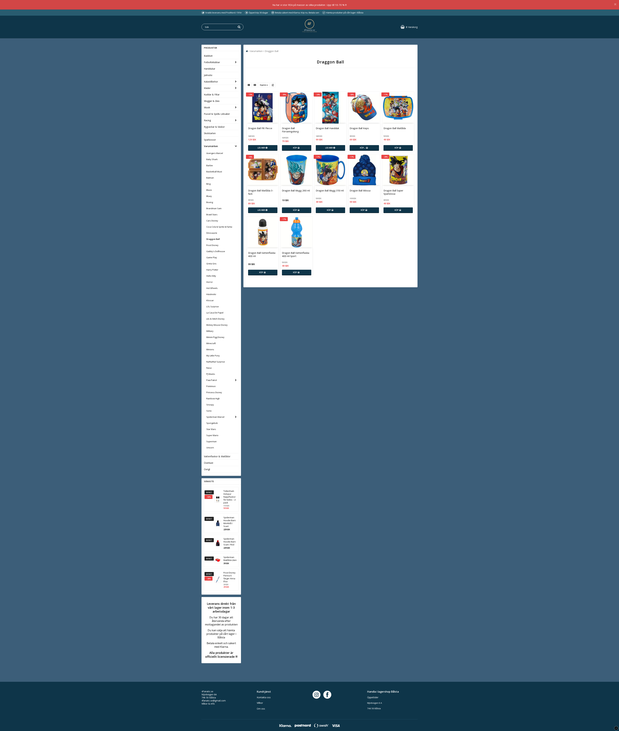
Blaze (209, 190)
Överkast (208, 462)
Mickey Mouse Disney (217, 324)
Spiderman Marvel (215, 416)
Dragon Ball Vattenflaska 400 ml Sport (295, 254)
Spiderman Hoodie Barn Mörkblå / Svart (229, 522)
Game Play (211, 257)
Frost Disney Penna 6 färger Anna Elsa (229, 577)
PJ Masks (210, 374)
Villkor (260, 702)
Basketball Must (214, 171)
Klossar (210, 300)
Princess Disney (214, 392)
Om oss (261, 708)
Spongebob (212, 423)
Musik (207, 107)
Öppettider (372, 697)
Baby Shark (212, 159)
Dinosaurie (211, 232)
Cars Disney (212, 220)
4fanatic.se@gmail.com (213, 700)
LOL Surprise (212, 306)
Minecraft (211, 343)
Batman (210, 177)
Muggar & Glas (212, 100)
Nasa (208, 367)
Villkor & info (208, 703)
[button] (409, 27)
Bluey (209, 196)
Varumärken (211, 146)
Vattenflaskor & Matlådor (217, 456)
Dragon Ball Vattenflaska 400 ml (261, 254)
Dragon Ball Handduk (327, 128)
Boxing (209, 202)
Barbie (209, 165)
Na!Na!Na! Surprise (215, 361)
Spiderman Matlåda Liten (230, 559)
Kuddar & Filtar (212, 94)
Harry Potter (212, 269)
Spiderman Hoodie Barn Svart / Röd (229, 541)
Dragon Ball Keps (359, 128)
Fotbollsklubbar (212, 62)
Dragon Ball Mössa (360, 190)
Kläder (207, 88)
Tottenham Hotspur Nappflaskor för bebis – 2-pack (229, 497)
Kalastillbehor (211, 81)
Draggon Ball (213, 239)
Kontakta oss (264, 697)
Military (209, 331)
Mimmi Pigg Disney (215, 337)
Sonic (209, 410)
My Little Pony (213, 355)
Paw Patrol (211, 380)
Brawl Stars (211, 214)
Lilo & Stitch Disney (215, 318)
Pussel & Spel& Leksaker (217, 113)
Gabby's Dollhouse (215, 251)
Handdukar (209, 68)
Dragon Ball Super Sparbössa (393, 192)
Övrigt (207, 469)
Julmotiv (208, 75)
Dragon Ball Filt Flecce (260, 128)
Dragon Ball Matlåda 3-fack (260, 192)
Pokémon (211, 386)
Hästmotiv (211, 294)
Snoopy (210, 404)
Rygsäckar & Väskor (214, 126)
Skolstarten (210, 133)
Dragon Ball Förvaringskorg (290, 130)
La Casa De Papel (214, 312)
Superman (211, 441)
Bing (208, 183)
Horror (209, 282)
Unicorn (210, 447)
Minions (210, 349)
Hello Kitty (211, 275)
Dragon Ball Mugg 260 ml (296, 190)
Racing (207, 120)
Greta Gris (211, 263)
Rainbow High (213, 398)
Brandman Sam (213, 208)
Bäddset (208, 55)
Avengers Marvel (214, 153)
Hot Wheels (212, 288)
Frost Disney (212, 245)
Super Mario (212, 435)
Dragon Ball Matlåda (394, 128)
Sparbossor (210, 139)
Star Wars (211, 429)
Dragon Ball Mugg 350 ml (330, 190)
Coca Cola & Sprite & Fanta (219, 226)
